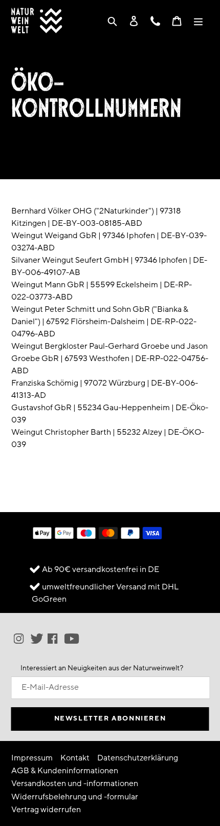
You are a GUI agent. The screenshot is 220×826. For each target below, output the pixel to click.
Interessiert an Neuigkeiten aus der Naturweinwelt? (101, 668)
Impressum (32, 758)
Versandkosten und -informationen (74, 783)
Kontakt (75, 758)
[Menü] (198, 20)
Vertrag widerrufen (46, 809)
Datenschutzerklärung (137, 758)
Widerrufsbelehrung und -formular (74, 796)
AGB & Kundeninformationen (64, 770)
